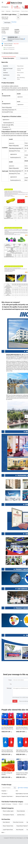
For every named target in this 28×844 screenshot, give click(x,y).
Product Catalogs (23, 787)
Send (15, 701)
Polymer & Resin (24, 11)
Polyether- (4, 791)
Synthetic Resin (21, 814)
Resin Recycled (19, 829)
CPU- (17, 791)
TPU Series (4, 793)
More (3, 832)
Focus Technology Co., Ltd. (19, 838)
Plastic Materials (21, 811)
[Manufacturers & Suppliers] (14, 2)
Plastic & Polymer (15, 11)
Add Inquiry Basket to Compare (10, 53)
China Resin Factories (18, 822)
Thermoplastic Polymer (8, 814)
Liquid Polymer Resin (8, 829)
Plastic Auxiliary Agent (8, 811)
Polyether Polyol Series (7, 796)
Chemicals (8, 11)
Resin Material (6, 822)
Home (3, 11)
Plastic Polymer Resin (8, 826)
